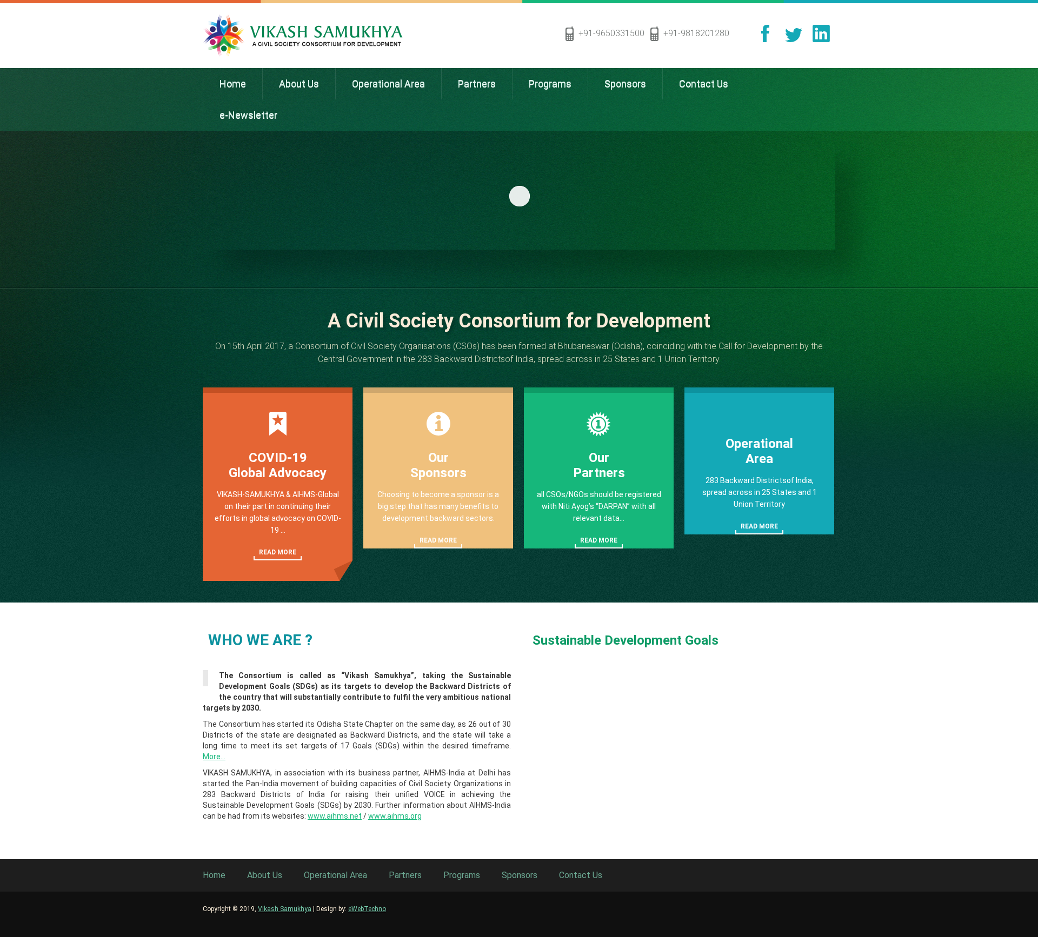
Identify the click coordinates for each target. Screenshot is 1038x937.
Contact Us (580, 875)
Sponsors (519, 875)
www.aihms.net (335, 816)
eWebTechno (367, 909)
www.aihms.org (395, 816)
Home (214, 875)
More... (214, 756)
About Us (264, 875)
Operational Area (335, 875)
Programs (461, 875)
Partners (405, 875)
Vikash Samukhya (284, 909)
